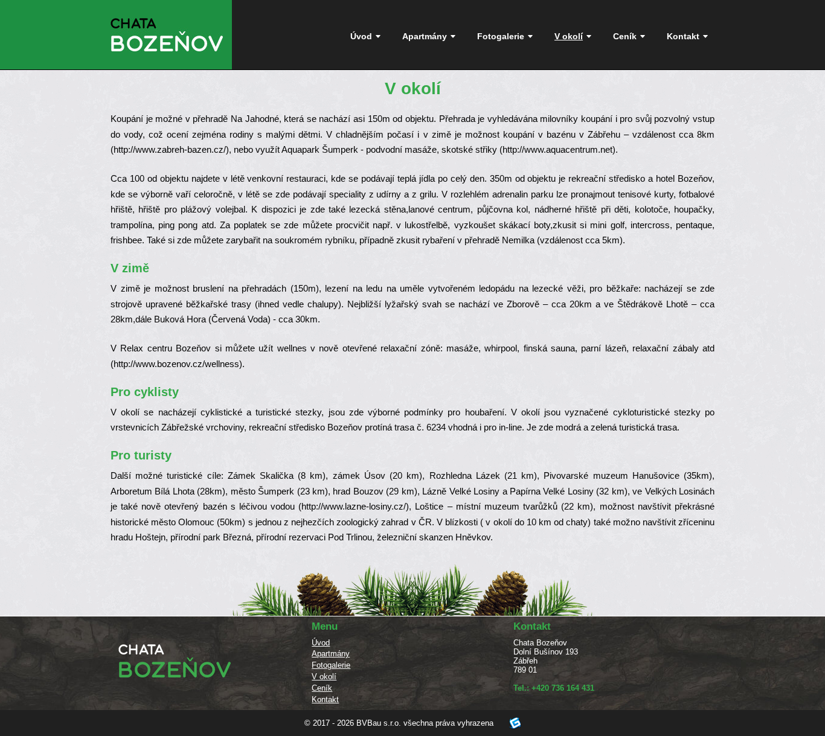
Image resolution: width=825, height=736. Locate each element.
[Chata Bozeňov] (167, 57)
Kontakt (683, 36)
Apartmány (424, 36)
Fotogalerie (500, 36)
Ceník (625, 36)
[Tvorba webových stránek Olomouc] (507, 723)
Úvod (361, 36)
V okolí (568, 36)
